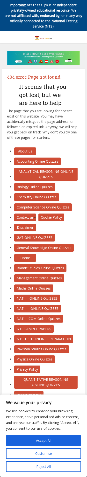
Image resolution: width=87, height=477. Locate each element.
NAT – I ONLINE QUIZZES (37, 298)
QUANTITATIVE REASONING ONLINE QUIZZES (45, 382)
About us (25, 151)
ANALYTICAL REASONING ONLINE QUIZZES (46, 174)
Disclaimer (25, 227)
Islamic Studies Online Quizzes (40, 268)
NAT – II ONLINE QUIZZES (37, 308)
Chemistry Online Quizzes (37, 197)
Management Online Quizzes (39, 278)
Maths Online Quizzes (34, 288)
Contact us (25, 217)
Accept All (43, 440)
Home (25, 258)
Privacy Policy (27, 369)
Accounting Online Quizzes (37, 161)
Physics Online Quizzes (34, 359)
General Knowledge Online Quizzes (44, 247)
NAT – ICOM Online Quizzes (39, 318)
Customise (43, 453)
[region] (43, 435)
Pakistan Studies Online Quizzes (41, 349)
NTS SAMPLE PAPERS (34, 328)
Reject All (43, 466)
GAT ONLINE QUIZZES (34, 237)
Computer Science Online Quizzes (43, 207)
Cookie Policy (51, 217)
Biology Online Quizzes (35, 187)
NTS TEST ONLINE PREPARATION (44, 339)
